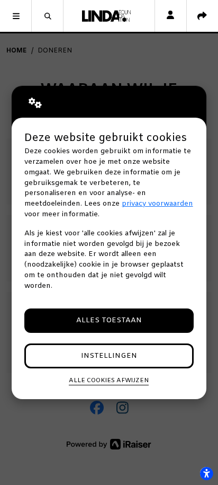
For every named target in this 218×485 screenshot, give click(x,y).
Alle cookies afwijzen (109, 380)
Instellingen (109, 355)
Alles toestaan (109, 320)
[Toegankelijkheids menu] (206, 473)
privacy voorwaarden (157, 203)
